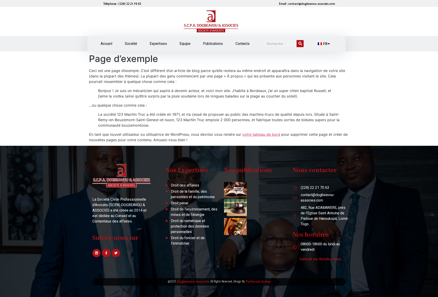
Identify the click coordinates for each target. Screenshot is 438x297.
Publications (213, 43)
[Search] (300, 43)
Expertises (158, 43)
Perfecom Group (258, 281)
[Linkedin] (96, 253)
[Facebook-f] (106, 253)
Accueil (106, 43)
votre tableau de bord (261, 134)
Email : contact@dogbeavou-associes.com (307, 3)
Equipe (185, 43)
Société (131, 43)
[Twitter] (116, 253)
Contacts (242, 43)
